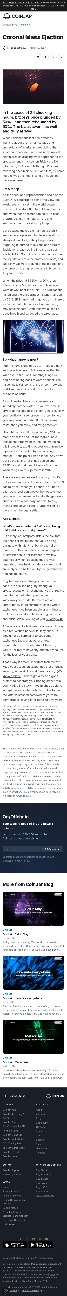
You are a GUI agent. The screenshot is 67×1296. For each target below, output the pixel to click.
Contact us (41, 1131)
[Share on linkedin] (37, 57)
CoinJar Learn (10, 1156)
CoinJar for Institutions (14, 1139)
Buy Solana (42, 1183)
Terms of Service (12, 1195)
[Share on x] (53, 57)
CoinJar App (9, 1109)
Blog (38, 1118)
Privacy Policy (21, 860)
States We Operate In (14, 1220)
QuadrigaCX (54, 619)
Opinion (25, 24)
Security (40, 1139)
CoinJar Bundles (11, 1122)
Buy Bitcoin (42, 1170)
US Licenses (9, 1224)
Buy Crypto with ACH (14, 1126)
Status (39, 1144)
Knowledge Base (12, 1174)
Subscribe (54, 849)
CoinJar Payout (11, 1152)
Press (39, 1135)
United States (17, 1096)
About (39, 1109)
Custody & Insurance (14, 1147)
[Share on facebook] (45, 57)
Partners (40, 1152)
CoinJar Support (11, 1170)
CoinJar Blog (10, 24)
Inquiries (7, 1187)
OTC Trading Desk (13, 1143)
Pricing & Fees (10, 1130)
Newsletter (42, 1148)
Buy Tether (42, 1178)
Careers (40, 1127)
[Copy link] (61, 57)
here (52, 1274)
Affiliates (40, 1114)
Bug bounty (42, 1122)
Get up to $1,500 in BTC (30, 2)
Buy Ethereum (43, 1174)
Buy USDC (41, 1187)
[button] (61, 16)
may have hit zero (15, 309)
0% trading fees (10, 2)
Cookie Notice (10, 1207)
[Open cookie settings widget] (5, 1290)
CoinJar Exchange (12, 1134)
